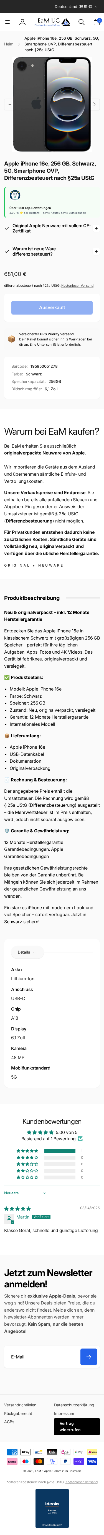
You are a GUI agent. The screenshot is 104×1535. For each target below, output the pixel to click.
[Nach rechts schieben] (94, 104)
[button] (7, 22)
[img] (17, 1208)
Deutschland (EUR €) (73, 6)
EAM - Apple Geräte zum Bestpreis (58, 1470)
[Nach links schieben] (10, 104)
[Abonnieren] (88, 1357)
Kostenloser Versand (77, 285)
